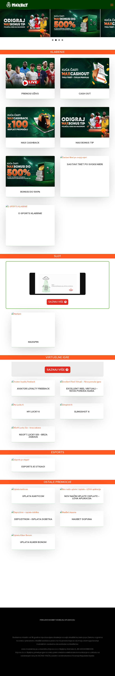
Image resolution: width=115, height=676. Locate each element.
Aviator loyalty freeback (33, 388)
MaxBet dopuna (82, 519)
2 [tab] (56, 40)
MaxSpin (33, 342)
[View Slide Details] (25, 23)
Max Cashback (30, 142)
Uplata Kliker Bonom (33, 542)
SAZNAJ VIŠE (55, 301)
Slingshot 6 (81, 411)
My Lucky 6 (33, 411)
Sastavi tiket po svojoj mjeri (85, 164)
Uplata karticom (33, 496)
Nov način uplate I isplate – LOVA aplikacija (81, 497)
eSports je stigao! (33, 466)
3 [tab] (59, 40)
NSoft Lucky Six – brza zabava (33, 435)
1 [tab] (52, 40)
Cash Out (85, 93)
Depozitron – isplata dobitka (33, 519)
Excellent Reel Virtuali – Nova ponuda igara (81, 389)
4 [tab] (62, 40)
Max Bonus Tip (85, 142)
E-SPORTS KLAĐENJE (30, 213)
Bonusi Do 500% (30, 191)
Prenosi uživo (30, 93)
